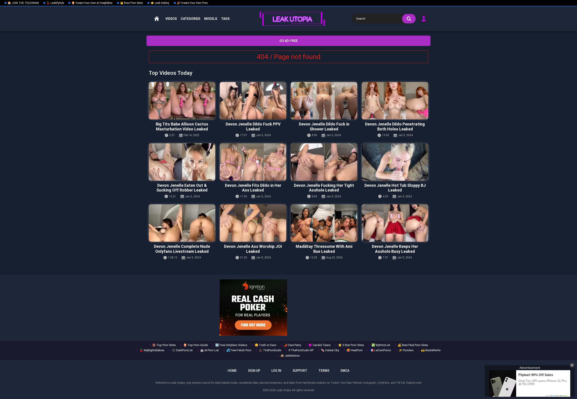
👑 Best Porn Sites (131, 3)
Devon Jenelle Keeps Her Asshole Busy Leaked (395, 249)
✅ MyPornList (380, 345)
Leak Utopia (284, 390)
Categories (190, 19)
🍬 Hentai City (330, 350)
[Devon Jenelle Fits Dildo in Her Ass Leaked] (253, 162)
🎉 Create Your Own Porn (192, 3)
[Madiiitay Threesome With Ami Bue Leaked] (324, 223)
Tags (225, 19)
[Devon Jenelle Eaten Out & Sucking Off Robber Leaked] (182, 162)
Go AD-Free (288, 41)
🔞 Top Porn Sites (164, 345)
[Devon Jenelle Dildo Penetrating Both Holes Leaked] (395, 100)
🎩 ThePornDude (270, 350)
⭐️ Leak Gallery (160, 3)
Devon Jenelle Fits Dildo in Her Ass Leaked (253, 188)
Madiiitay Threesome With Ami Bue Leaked (324, 249)
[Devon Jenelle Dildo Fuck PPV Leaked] (253, 100)
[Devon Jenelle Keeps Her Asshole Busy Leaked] (395, 223)
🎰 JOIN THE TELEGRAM (23, 3)
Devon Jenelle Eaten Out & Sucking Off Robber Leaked (182, 188)
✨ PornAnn (406, 350)
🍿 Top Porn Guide (195, 345)
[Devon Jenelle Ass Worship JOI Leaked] (253, 223)
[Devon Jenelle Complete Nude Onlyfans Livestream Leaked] (182, 223)
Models (210, 19)
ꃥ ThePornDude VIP (301, 350)
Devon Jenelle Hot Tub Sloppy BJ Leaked (395, 188)
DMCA (345, 370)
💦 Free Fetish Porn (238, 350)
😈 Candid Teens (319, 345)
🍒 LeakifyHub (55, 3)
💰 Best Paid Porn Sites (413, 345)
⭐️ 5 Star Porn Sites (351, 345)
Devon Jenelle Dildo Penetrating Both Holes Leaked (395, 126)
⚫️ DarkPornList (182, 350)
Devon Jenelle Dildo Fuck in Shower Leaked (324, 126)
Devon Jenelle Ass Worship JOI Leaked (253, 249)
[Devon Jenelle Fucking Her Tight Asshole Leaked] (324, 162)
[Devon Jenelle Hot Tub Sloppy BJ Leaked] (395, 162)
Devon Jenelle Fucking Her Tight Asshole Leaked (324, 188)
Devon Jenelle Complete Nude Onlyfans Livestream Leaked (182, 249)
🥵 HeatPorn (354, 350)
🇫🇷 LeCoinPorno (380, 350)
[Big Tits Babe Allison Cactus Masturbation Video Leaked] (182, 100)
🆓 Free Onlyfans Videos (231, 345)
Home (156, 19)
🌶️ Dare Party (292, 345)
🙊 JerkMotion (290, 355)
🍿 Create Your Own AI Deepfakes (91, 3)
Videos (171, 19)
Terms (323, 370)
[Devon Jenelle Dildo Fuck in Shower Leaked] (324, 100)
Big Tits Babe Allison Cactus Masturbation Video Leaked (182, 126)
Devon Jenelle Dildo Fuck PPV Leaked (253, 126)
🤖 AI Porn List (209, 350)
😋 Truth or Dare (265, 345)
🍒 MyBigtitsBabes (152, 350)
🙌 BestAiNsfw (431, 350)
